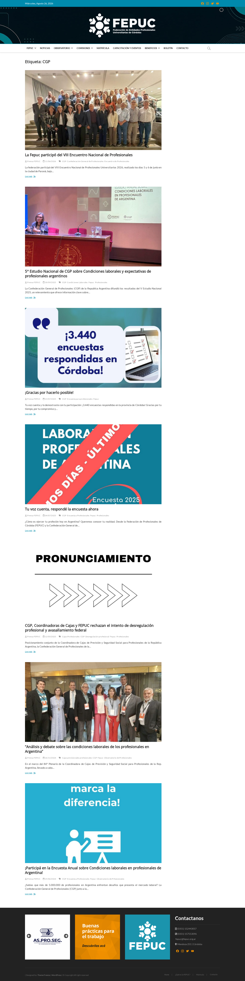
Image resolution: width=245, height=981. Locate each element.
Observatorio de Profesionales (118, 758)
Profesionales (101, 282)
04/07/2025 (50, 515)
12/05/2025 (50, 636)
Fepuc (91, 282)
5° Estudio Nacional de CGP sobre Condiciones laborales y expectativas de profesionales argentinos (88, 273)
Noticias (45, 48)
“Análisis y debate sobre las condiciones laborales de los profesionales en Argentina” (87, 749)
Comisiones (83, 48)
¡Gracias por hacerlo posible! (49, 392)
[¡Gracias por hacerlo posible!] (93, 348)
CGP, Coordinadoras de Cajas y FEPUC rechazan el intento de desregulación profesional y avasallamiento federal (89, 627)
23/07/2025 (50, 399)
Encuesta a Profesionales (78, 515)
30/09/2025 (50, 282)
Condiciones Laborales (77, 282)
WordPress (56, 975)
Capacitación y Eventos (127, 48)
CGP (64, 161)
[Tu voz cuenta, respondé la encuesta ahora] (93, 464)
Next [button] (65, 936)
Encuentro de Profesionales (116, 161)
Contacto (182, 48)
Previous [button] (29, 936)
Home (166, 975)
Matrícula (103, 48)
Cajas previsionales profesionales (77, 758)
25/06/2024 (50, 879)
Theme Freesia (44, 975)
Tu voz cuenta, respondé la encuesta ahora (61, 508)
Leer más (34, 176)
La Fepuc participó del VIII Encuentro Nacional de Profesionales (78, 154)
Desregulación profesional (97, 636)
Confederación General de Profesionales (85, 161)
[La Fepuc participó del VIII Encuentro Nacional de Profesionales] (93, 110)
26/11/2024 (50, 758)
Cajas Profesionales (71, 636)
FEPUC (30, 48)
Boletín (168, 48)
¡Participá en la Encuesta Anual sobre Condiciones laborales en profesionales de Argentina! (93, 870)
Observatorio (62, 48)
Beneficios (151, 48)
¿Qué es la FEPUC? (182, 975)
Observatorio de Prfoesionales (110, 879)
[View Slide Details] (47, 937)
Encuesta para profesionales (79, 399)
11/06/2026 (50, 161)
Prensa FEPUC (33, 161)
